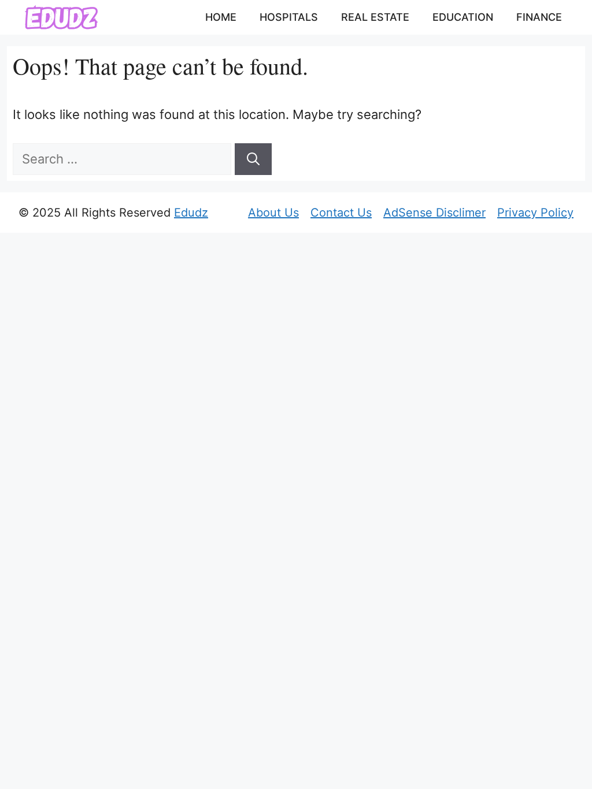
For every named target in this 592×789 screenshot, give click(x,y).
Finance (539, 17)
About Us (273, 212)
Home (220, 17)
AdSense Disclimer (434, 212)
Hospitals (289, 17)
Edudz (191, 212)
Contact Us (341, 212)
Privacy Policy (535, 212)
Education (462, 17)
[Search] (253, 159)
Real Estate (375, 17)
